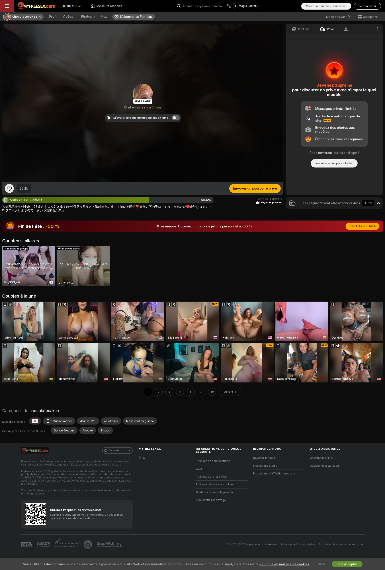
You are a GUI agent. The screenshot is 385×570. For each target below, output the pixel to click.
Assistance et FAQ (322, 458)
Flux (104, 16)
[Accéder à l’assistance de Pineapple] (88, 544)
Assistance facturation (324, 465)
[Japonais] (35, 421)
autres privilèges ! (346, 153)
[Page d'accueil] (36, 6)
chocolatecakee (44, 410)
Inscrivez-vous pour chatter (334, 163)
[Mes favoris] (9, 188)
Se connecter (367, 6)
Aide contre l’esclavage (211, 500)
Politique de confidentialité (213, 461)
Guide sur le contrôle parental (214, 492)
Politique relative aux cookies (214, 484)
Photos (88, 16)
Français (114, 450)
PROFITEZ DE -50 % (362, 226)
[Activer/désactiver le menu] (7, 6)
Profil (53, 16)
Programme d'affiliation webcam (274, 473)
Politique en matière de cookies (284, 564)
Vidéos (69, 16)
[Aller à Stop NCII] (109, 544)
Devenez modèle (264, 458)
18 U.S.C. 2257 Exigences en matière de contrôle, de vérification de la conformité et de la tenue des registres (294, 544)
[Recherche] (229, 6)
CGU (199, 468)
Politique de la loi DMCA (211, 476)
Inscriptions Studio (265, 465)
